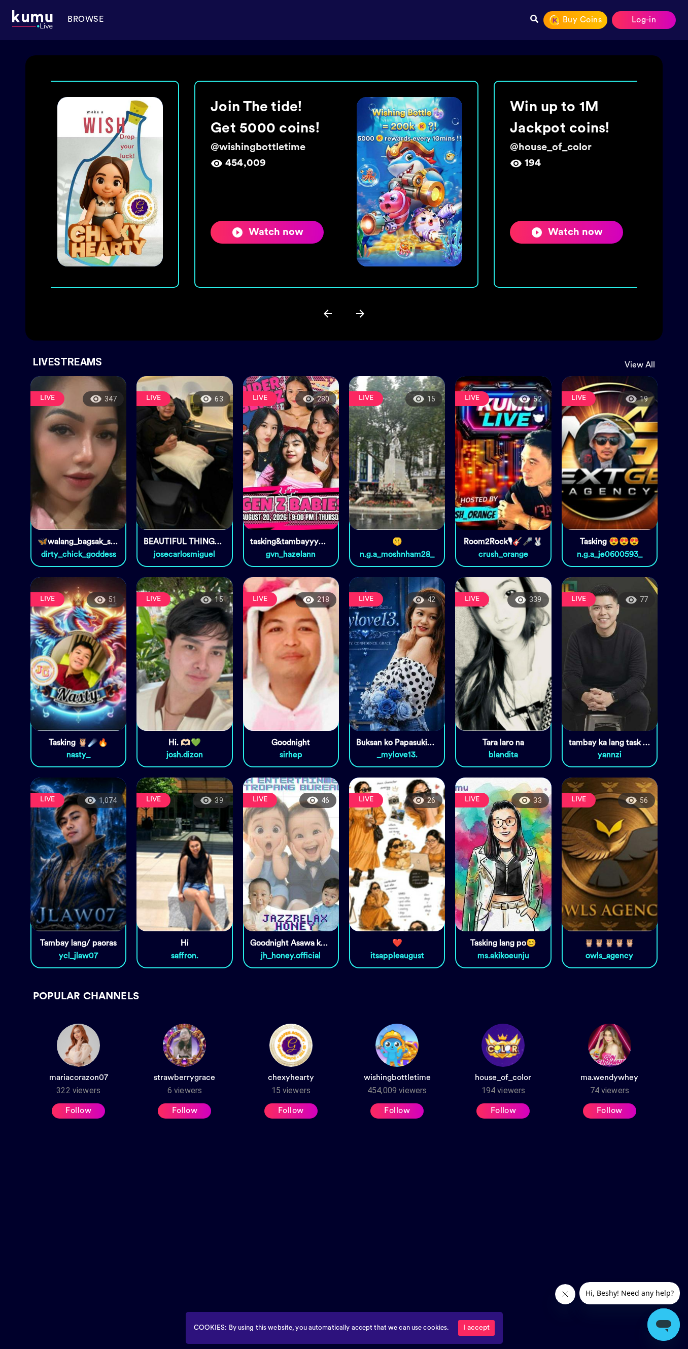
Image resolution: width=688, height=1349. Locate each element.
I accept (476, 1328)
